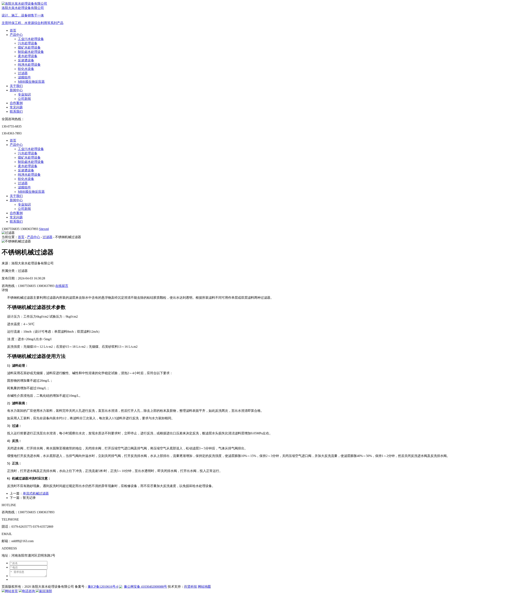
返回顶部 (45, 591)
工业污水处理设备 (31, 39)
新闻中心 (16, 90)
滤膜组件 (24, 77)
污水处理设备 (27, 43)
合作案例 (16, 103)
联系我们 (16, 111)
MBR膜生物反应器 (31, 81)
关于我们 (16, 86)
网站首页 (11, 591)
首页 (13, 30)
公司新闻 (24, 98)
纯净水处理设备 (29, 64)
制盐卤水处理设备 (31, 51)
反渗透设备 (26, 60)
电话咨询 (29, 591)
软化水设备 (26, 69)
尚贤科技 (190, 586)
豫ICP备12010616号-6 (103, 586)
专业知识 (24, 94)
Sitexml (44, 229)
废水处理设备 (27, 56)
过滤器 (23, 73)
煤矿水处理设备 (29, 47)
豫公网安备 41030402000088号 (145, 586)
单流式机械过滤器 (36, 493)
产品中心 (16, 34)
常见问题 (16, 107)
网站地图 (204, 586)
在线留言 (61, 286)
